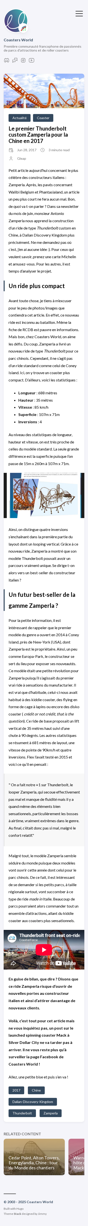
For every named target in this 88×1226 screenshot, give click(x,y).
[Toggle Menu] (79, 13)
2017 (16, 1090)
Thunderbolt (22, 1113)
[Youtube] (31, 61)
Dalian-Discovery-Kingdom (32, 1102)
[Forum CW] (15, 61)
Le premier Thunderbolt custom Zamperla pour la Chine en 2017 (38, 134)
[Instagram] (23, 61)
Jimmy (42, 1214)
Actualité (19, 118)
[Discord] (7, 61)
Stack (17, 1214)
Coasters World (18, 39)
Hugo (19, 1208)
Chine (36, 1090)
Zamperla (51, 1113)
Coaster (43, 118)
